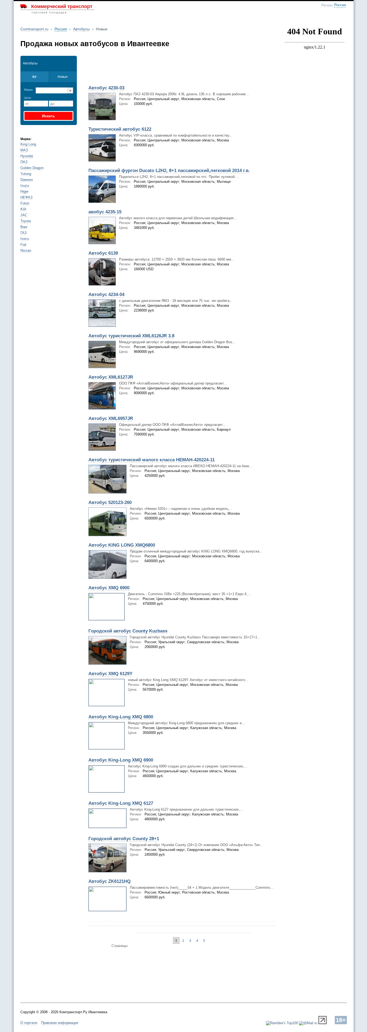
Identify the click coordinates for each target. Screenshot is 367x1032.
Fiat (23, 245)
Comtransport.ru (34, 29)
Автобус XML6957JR (110, 418)
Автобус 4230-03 (106, 87)
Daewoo (26, 180)
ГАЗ (23, 233)
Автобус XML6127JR (110, 377)
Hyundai (26, 156)
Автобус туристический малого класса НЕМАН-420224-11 (151, 459)
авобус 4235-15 (104, 211)
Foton (24, 203)
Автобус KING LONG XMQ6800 (121, 545)
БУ (35, 76)
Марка (28, 89)
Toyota (25, 221)
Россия (340, 5)
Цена (27, 97)
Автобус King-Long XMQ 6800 (120, 716)
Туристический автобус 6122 (119, 129)
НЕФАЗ (26, 197)
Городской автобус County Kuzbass (127, 631)
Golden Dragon (32, 168)
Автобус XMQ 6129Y (110, 673)
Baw (23, 227)
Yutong (25, 174)
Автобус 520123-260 (110, 502)
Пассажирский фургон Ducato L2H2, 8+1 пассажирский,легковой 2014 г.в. (169, 170)
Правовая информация (59, 1023)
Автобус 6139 (103, 253)
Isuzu (24, 186)
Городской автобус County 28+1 (123, 838)
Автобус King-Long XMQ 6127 (120, 803)
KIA (23, 209)
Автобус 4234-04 (106, 294)
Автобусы (81, 29)
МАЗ (24, 150)
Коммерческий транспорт (61, 6)
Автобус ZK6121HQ (109, 881)
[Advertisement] (148, 69)
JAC (23, 215)
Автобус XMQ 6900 (108, 587)
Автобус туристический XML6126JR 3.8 (131, 335)
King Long (28, 144)
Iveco (24, 239)
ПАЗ (23, 162)
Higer (24, 191)
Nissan (25, 250)
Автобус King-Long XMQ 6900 (120, 760)
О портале (28, 1023)
